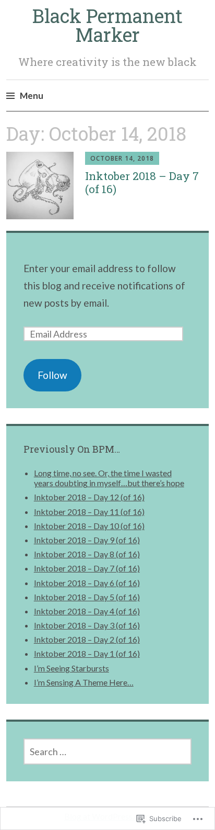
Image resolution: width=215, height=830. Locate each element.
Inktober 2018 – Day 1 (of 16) (87, 653)
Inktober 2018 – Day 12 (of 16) (89, 497)
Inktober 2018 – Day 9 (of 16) (87, 540)
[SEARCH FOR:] (107, 751)
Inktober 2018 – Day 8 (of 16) (87, 554)
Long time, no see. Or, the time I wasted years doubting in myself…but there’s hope (109, 478)
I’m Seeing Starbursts (71, 668)
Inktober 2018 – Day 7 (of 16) (142, 182)
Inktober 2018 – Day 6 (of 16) (87, 583)
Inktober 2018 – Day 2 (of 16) (87, 639)
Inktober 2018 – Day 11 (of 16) (89, 512)
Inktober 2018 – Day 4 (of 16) (87, 611)
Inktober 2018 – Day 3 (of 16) (87, 625)
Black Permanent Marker (107, 25)
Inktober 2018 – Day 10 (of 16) (89, 526)
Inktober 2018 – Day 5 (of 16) (87, 597)
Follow (52, 375)
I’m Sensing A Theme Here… (84, 682)
